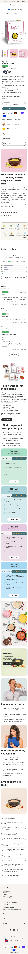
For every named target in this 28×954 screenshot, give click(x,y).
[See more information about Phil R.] (25, 328)
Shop (7, 13)
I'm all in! (14, 482)
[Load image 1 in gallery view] (4, 53)
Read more (7, 419)
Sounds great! (14, 519)
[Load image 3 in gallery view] (23, 53)
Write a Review (21, 278)
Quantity (4, 101)
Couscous (14, 13)
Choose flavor (22, 101)
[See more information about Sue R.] (25, 310)
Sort (12, 283)
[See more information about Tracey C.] (25, 288)
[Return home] (2, 13)
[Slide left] (3, 33)
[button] (3, 5)
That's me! (14, 595)
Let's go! (14, 557)
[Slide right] (25, 33)
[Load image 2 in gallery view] (14, 53)
